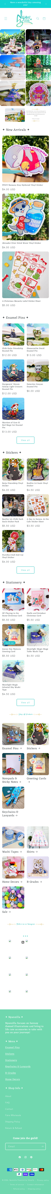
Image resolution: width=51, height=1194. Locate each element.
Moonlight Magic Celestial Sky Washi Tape (11, 687)
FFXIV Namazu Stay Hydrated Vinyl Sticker (22, 185)
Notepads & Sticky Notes (10, 780)
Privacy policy (43, 1180)
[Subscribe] (42, 1146)
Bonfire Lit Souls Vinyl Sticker (37, 484)
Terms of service (17, 1184)
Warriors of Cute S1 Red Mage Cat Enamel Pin (12, 425)
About (8, 1096)
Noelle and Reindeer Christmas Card (36, 614)
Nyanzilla (13, 1180)
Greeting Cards (36, 779)
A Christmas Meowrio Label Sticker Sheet (21, 301)
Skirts (31, 852)
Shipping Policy (12, 1121)
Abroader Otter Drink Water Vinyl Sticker (21, 243)
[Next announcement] (46, 4)
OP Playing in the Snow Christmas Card (12, 614)
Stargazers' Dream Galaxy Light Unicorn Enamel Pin (12, 387)
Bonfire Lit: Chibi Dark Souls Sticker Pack (12, 520)
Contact (9, 1108)
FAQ (7, 1102)
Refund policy (19, 1189)
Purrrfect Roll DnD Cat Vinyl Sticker (13, 556)
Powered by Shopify (26, 1180)
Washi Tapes (10, 852)
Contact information (35, 1184)
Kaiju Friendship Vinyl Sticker (12, 484)
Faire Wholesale (13, 1115)
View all (25, 440)
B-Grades (33, 882)
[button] (6, 18)
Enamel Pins (10, 748)
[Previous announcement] (5, 4)
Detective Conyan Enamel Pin (35, 385)
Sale (5, 912)
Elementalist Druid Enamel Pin (35, 349)
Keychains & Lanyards (10, 813)
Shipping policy (34, 1189)
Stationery (11, 1060)
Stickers (32, 748)
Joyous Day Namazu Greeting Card (11, 650)
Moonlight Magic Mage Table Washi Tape (37, 650)
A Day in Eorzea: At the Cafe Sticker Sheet (38, 520)
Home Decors (10, 882)
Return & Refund (13, 1127)
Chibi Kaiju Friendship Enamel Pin (12, 349)
